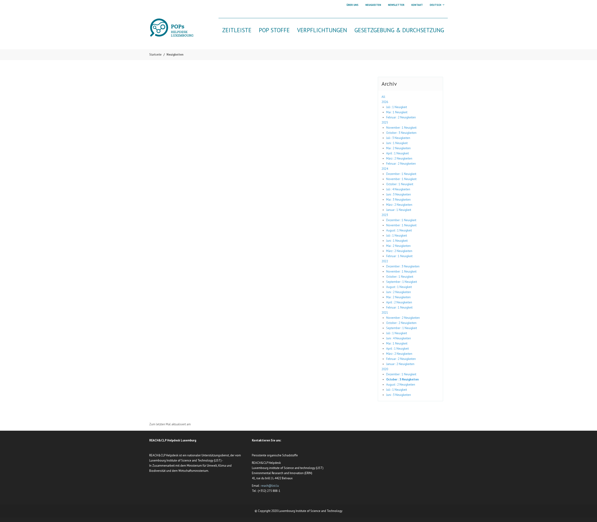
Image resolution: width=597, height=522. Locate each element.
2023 (385, 215)
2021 (385, 313)
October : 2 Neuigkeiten (401, 323)
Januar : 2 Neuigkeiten (400, 364)
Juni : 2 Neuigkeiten (398, 292)
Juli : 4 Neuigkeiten (398, 189)
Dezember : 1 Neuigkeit (401, 174)
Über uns (352, 5)
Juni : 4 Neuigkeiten (398, 338)
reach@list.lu (270, 486)
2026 (385, 102)
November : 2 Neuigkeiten (403, 318)
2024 (385, 169)
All (383, 97)
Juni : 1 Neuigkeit (397, 143)
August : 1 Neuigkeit (399, 230)
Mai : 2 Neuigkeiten (398, 148)
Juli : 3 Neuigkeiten (398, 138)
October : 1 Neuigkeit (399, 184)
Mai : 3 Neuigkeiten (398, 200)
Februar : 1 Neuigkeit (399, 256)
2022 (385, 261)
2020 (385, 369)
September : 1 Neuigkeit (401, 282)
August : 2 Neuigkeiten (400, 385)
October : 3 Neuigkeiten (401, 133)
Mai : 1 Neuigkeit (396, 112)
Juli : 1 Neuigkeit (396, 107)
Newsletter (396, 5)
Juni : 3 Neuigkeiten (398, 194)
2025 (385, 122)
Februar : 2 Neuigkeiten (401, 117)
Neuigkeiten (373, 5)
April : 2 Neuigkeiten (399, 302)
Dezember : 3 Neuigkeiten (403, 266)
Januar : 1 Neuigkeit (398, 210)
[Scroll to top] (587, 512)
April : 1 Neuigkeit (397, 153)
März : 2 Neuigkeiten (399, 158)
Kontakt (417, 5)
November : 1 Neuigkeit (401, 128)
